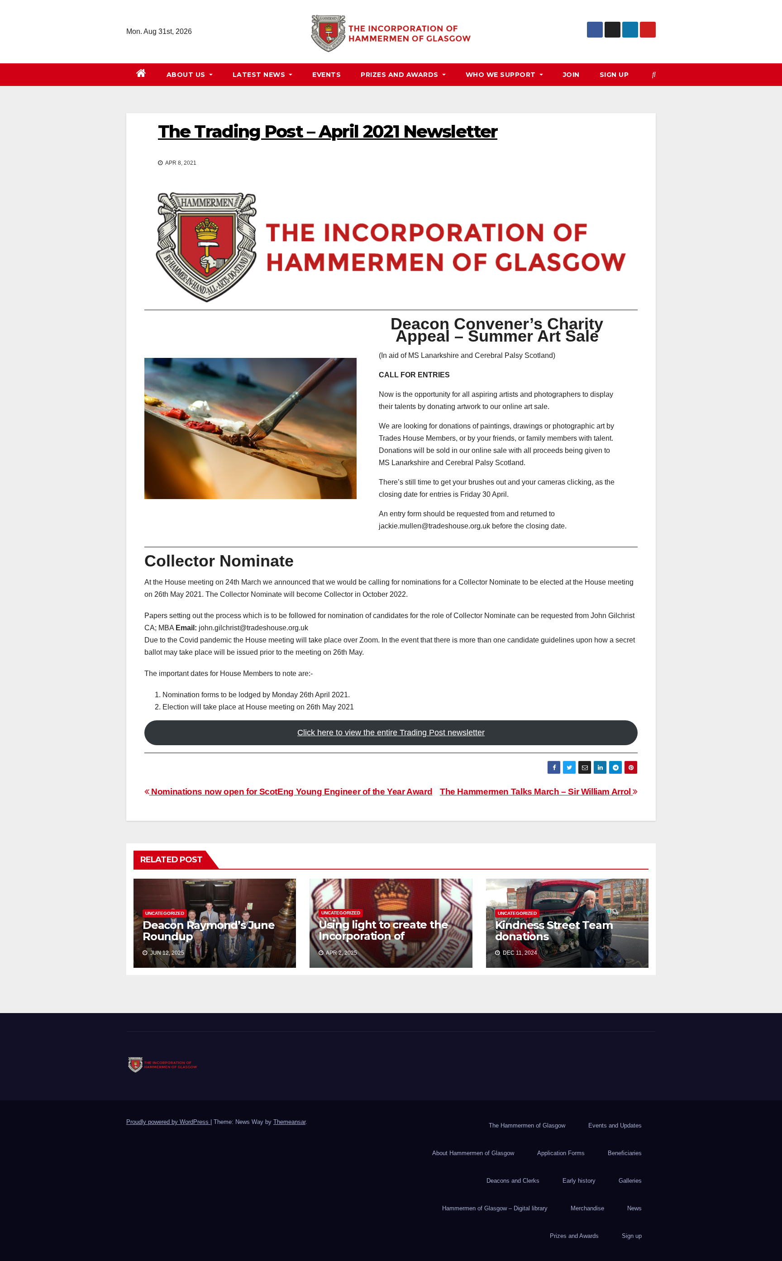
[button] (654, 74)
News (634, 1208)
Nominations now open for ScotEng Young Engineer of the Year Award (290, 791)
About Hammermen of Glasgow (473, 1153)
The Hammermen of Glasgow (527, 1125)
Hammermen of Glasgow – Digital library (495, 1208)
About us (187, 75)
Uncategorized (164, 913)
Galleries (630, 1180)
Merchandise (587, 1208)
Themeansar (289, 1121)
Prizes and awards (400, 75)
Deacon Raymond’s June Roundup (209, 930)
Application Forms (561, 1153)
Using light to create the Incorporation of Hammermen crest (383, 936)
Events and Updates (615, 1125)
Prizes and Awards (574, 1235)
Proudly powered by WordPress (168, 1121)
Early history (579, 1180)
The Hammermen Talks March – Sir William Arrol (536, 791)
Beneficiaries (625, 1153)
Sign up (614, 75)
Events (326, 75)
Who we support (502, 75)
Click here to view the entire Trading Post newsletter (391, 732)
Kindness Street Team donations (554, 930)
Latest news (260, 75)
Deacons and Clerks (512, 1180)
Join (571, 75)
